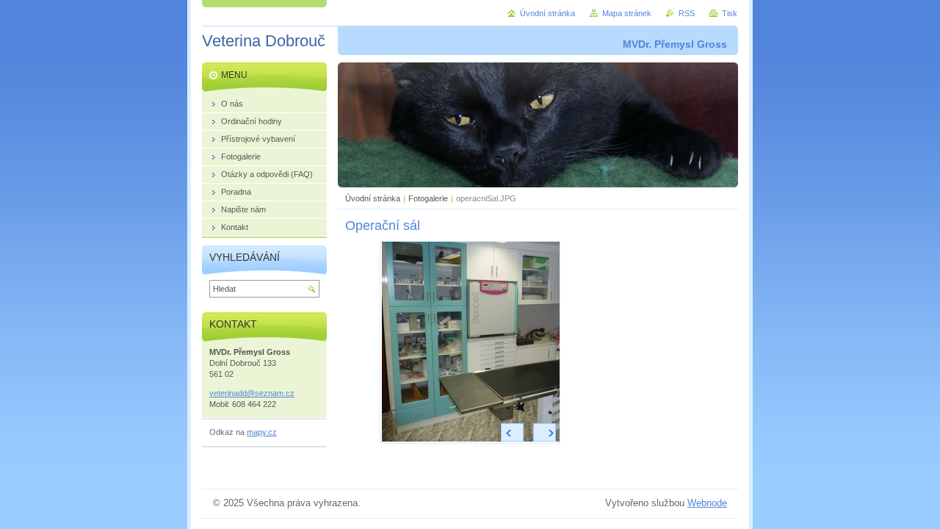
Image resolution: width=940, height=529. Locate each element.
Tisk (729, 13)
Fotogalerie (428, 198)
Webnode (707, 502)
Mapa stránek (626, 13)
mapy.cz (262, 432)
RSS (687, 13)
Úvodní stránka (372, 198)
